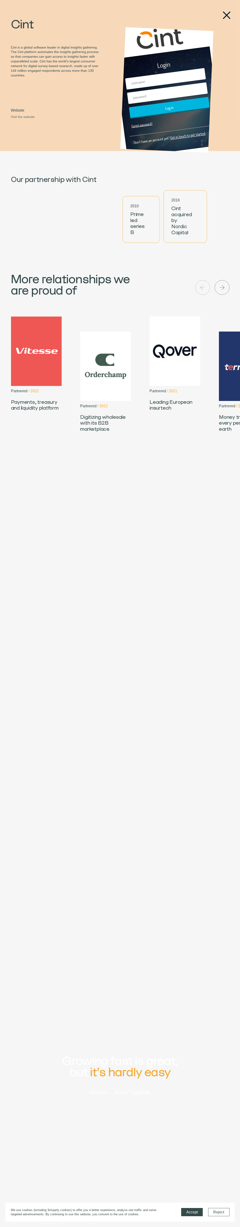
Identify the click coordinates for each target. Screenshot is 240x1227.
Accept (192, 1212)
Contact (99, 1092)
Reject (218, 1212)
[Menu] (226, 15)
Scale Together (132, 1092)
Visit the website (23, 117)
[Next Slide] (222, 287)
